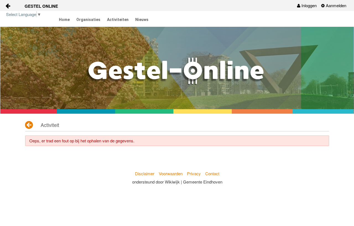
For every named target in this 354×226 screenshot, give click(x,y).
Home (64, 19)
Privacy (194, 173)
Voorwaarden (171, 173)
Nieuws (142, 19)
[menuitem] (307, 5)
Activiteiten (118, 19)
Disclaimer (144, 173)
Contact (212, 173)
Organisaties (88, 19)
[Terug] (29, 125)
